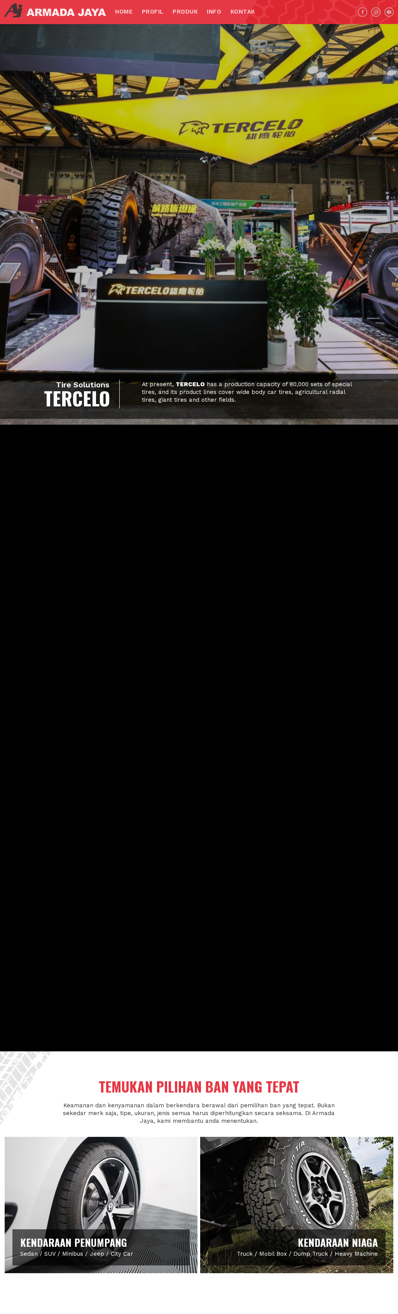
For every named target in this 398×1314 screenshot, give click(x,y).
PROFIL (153, 11)
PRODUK (185, 11)
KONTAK (242, 11)
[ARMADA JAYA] (58, 10)
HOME (124, 11)
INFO (214, 11)
